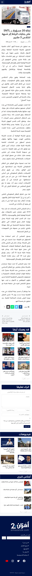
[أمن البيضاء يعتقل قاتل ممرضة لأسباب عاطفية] (24, 351)
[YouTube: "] (7, 561)
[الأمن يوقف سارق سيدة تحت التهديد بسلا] (8, 337)
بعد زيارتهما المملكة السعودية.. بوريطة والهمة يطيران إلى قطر (24, 319)
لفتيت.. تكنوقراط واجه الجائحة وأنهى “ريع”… (13, 505)
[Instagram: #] (12, 561)
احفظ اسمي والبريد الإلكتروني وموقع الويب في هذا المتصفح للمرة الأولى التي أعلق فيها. (17, 421)
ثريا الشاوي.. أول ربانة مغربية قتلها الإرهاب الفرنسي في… (13, 498)
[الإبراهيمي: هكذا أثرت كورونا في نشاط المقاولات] (27, 483)
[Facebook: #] (24, 561)
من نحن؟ (25, 542)
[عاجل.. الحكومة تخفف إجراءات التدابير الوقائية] (24, 442)
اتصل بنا (25, 551)
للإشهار (25, 548)
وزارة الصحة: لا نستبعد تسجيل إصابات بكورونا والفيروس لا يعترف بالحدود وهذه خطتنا (8, 320)
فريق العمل (24, 545)
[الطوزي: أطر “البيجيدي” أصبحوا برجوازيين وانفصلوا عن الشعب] (7, 442)
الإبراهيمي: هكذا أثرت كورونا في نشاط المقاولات (12, 482)
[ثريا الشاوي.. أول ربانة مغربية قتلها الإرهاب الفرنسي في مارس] (27, 499)
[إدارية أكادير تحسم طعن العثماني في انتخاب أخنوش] (8, 365)
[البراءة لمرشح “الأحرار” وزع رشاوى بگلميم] (24, 337)
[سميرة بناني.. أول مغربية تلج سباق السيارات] (27, 491)
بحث (4, 538)
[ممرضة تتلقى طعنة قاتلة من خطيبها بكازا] (8, 351)
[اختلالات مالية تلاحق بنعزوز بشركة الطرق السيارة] (24, 459)
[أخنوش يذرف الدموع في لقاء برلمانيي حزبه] (7, 459)
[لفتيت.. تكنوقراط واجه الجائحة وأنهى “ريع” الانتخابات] (27, 506)
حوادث (28, 27)
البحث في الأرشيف (25, 535)
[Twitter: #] (18, 561)
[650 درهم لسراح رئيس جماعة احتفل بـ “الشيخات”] (24, 365)
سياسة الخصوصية (22, 554)
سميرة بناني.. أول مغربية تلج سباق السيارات (13, 489)
